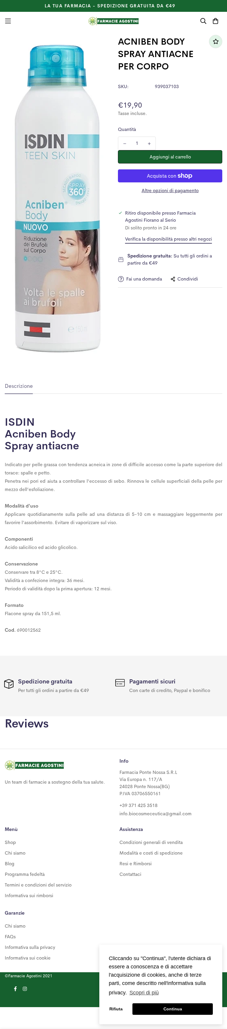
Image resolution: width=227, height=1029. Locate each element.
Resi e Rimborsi (135, 864)
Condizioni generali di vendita (151, 842)
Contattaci (130, 874)
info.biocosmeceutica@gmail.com (155, 814)
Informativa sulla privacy (30, 947)
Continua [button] (172, 1009)
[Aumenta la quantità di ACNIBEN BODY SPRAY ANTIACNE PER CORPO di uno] (149, 143)
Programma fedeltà (25, 874)
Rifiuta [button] (116, 1009)
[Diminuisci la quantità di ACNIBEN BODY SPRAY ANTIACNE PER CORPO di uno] (124, 143)
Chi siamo (15, 853)
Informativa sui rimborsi (29, 895)
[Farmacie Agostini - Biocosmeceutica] (113, 21)
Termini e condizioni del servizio (38, 885)
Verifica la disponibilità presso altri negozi (168, 239)
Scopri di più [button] (144, 993)
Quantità (127, 129)
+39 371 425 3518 (138, 805)
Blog (9, 864)
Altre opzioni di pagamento (170, 190)
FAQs (10, 937)
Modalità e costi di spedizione (151, 853)
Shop (10, 842)
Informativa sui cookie (28, 958)
